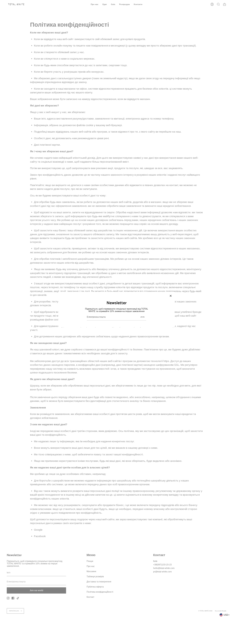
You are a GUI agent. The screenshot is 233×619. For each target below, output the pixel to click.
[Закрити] (170, 295)
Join (142, 317)
